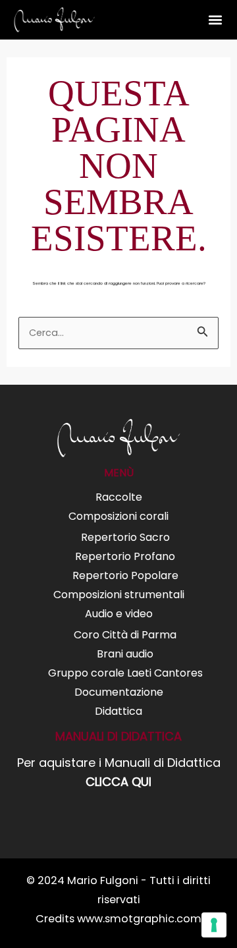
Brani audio (125, 653)
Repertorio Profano (125, 556)
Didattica (118, 711)
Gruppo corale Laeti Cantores (125, 673)
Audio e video (119, 613)
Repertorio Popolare (125, 575)
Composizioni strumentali (118, 594)
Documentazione (118, 692)
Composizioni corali (118, 516)
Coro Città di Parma (125, 634)
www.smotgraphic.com (139, 918)
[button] (215, 20)
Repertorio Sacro (125, 537)
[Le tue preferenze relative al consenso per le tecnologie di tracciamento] (213, 924)
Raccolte (118, 497)
